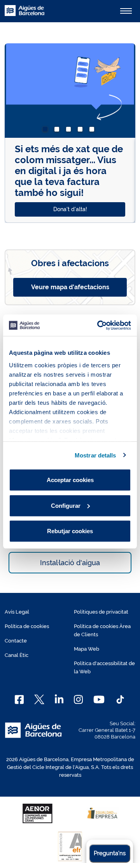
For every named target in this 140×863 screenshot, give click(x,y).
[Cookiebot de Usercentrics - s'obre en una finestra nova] (98, 325)
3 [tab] (70, 131)
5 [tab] (93, 131)
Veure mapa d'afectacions (70, 287)
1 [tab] (47, 131)
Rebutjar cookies (70, 531)
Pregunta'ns (110, 853)
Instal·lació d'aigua (70, 563)
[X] (39, 699)
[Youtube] (99, 699)
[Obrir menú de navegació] (126, 11)
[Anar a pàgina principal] (24, 15)
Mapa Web (86, 649)
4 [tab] (82, 131)
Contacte (16, 641)
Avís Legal (17, 612)
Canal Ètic (16, 655)
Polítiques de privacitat (101, 612)
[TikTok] (120, 699)
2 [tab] (58, 131)
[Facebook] (19, 699)
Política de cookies (27, 626)
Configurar (65, 505)
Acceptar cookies (70, 480)
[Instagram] (78, 699)
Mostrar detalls (95, 455)
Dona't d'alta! (70, 209)
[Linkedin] (59, 699)
